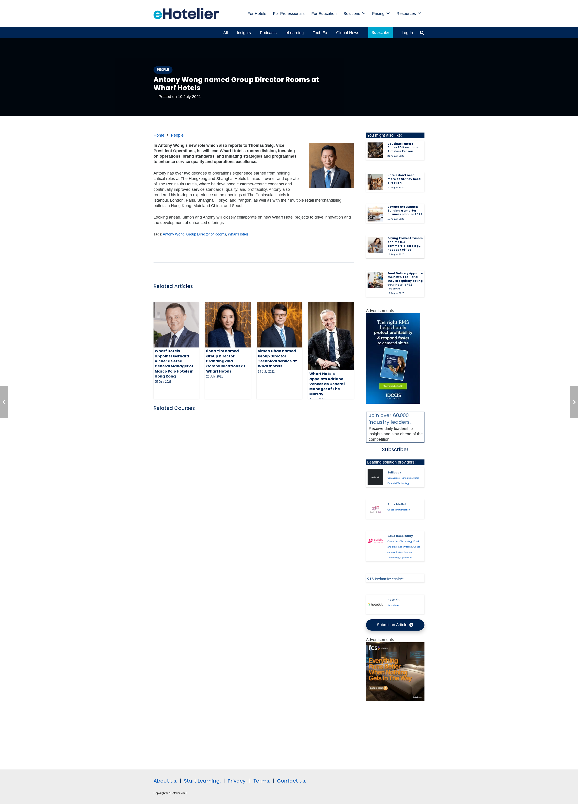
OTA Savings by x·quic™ (385, 578)
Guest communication (398, 509)
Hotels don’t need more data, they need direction (404, 179)
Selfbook (394, 472)
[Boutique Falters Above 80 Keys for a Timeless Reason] (375, 150)
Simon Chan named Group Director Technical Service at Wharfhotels (277, 358)
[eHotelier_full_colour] (186, 13)
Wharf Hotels (238, 234)
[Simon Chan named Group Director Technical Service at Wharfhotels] (279, 324)
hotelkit (393, 599)
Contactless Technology (399, 478)
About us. (165, 780)
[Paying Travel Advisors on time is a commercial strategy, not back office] (375, 245)
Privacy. (237, 780)
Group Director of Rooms (206, 234)
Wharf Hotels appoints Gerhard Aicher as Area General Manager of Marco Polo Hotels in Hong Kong (174, 363)
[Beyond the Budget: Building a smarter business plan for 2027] (375, 213)
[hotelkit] (375, 604)
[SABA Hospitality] (375, 541)
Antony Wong (173, 234)
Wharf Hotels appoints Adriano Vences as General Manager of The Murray (327, 384)
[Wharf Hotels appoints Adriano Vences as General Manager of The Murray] (331, 336)
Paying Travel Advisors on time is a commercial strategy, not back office (405, 243)
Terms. (261, 780)
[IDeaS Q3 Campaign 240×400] (393, 402)
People (177, 135)
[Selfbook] (375, 477)
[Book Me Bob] (375, 509)
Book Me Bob (397, 504)
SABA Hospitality (400, 536)
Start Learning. (202, 780)
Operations (406, 557)
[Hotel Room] (395, 699)
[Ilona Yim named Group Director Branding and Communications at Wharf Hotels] (227, 324)
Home (159, 135)
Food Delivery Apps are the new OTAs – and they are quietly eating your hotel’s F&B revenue (405, 280)
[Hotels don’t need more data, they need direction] (375, 182)
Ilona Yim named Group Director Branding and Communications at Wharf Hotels (225, 361)
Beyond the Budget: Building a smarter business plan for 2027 (404, 210)
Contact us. (291, 780)
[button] (363, 13)
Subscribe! (395, 449)
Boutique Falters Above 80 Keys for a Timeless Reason (402, 147)
